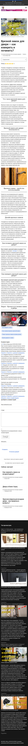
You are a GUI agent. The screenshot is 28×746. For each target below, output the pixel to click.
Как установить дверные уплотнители (13, 695)
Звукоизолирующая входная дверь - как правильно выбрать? (13, 501)
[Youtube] (12, 1)
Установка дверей (14, 451)
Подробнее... (4, 568)
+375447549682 (18, 2)
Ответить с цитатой (12, 353)
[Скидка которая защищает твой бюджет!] (14, 10)
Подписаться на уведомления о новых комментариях (11, 431)
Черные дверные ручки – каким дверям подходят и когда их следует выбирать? (13, 570)
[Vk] (15, 1)
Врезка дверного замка (7, 337)
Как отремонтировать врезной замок (11, 331)
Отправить (5, 449)
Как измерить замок (7, 327)
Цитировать (21, 353)
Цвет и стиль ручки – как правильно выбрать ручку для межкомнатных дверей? (12, 530)
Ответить (3, 353)
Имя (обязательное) (6, 404)
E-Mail (2, 410)
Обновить (3, 441)
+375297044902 (10, 2)
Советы (24, 54)
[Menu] (26, 7)
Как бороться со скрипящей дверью (12, 604)
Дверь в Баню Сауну (10, 486)
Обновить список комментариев (10, 398)
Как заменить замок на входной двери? (11, 473)
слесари (14, 251)
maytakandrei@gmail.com (9, 4)
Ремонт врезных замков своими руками (11, 334)
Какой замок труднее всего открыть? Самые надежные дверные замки (12, 645)
